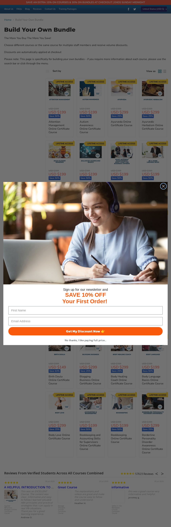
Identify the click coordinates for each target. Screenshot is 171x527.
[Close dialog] (163, 186)
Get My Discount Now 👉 (85, 331)
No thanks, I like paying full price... (85, 340)
